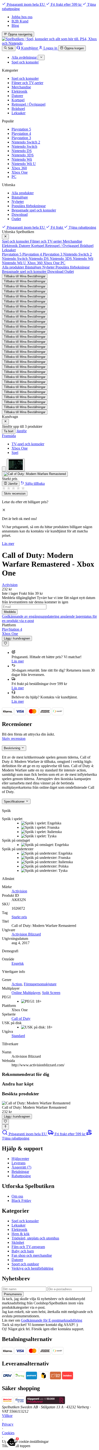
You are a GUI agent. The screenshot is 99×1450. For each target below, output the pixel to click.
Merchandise (21, 87)
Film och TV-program (28, 1247)
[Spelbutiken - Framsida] (49, 43)
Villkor (7, 1416)
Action (17, 984)
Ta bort (8, 431)
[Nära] (5, 236)
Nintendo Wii (22, 159)
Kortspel (18, 100)
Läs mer (8, 544)
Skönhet (18, 1242)
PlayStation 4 (12, 629)
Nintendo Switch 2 (26, 142)
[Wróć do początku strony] (5, 1127)
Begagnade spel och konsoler (34, 210)
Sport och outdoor (25, 1264)
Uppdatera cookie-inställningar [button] (25, 1441)
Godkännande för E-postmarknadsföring (51, 1320)
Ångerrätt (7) (21, 1167)
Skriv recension (14, 493)
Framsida (9, 436)
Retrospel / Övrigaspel (28, 104)
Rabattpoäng (21, 1176)
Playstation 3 (21, 138)
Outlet (16, 219)
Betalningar (20, 1172)
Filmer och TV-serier (27, 83)
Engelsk (18, 963)
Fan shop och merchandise (32, 1255)
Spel (15, 453)
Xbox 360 (19, 168)
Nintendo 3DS (23, 155)
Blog (15, 25)
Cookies (8, 1433)
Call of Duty (21, 1018)
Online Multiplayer (26, 993)
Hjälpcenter (20, 1159)
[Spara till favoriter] (5, 643)
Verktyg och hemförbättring (32, 1268)
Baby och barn (23, 1251)
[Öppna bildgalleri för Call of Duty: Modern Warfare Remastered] (35, 474)
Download (20, 214)
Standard (18, 1036)
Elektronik (19, 91)
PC (14, 177)
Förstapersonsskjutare (40, 984)
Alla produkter (23, 193)
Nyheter (18, 202)
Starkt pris (19, 917)
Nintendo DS (22, 151)
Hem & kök (21, 1234)
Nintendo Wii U (24, 164)
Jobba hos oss (22, 17)
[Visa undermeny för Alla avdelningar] (41, 57)
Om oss (17, 1196)
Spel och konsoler (25, 78)
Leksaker (18, 113)
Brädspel (18, 109)
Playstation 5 (21, 129)
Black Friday (21, 1201)
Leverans (18, 1163)
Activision (10, 585)
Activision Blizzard (26, 934)
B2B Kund (20, 21)
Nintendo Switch (24, 146)
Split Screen (51, 993)
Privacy (7, 1424)
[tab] (4, 468)
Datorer (17, 96)
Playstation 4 (21, 133)
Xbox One (20, 172)
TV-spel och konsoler (28, 444)
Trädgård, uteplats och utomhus (35, 1238)
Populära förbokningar (29, 206)
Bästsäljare (20, 197)
